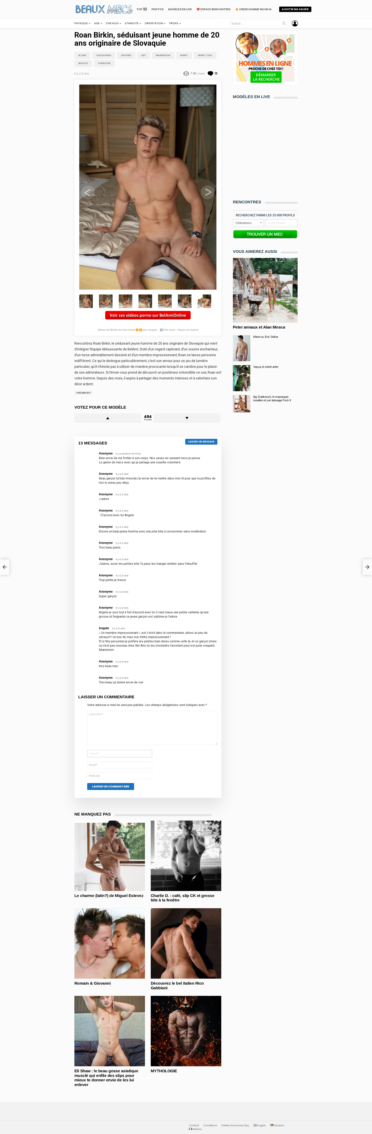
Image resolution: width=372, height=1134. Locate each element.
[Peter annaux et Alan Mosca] (265, 290)
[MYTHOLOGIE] (186, 1031)
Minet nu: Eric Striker (265, 336)
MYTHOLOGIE (164, 1071)
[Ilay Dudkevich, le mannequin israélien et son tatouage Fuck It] (241, 403)
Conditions (210, 1125)
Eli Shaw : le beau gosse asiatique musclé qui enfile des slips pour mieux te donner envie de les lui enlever (106, 1078)
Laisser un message (201, 441)
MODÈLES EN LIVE (180, 9)
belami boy (84, 393)
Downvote (187, 418)
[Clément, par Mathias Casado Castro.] (4, 567)
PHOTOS (158, 9)
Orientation (154, 23)
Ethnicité (132, 23)
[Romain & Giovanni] (109, 943)
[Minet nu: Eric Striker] (241, 348)
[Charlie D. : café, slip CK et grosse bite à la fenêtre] (186, 856)
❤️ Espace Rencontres (213, 9)
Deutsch (278, 1125)
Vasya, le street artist (265, 366)
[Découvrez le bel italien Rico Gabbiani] (186, 943)
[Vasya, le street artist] (241, 378)
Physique (81, 23)
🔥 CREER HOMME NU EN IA (253, 9)
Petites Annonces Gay (235, 1125)
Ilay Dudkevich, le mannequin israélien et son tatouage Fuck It (272, 398)
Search (284, 24)
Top (141, 9)
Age (97, 23)
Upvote (107, 418)
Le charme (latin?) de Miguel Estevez (108, 895)
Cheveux (112, 23)
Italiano (197, 1129)
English (261, 1125)
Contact (194, 1125)
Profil (173, 23)
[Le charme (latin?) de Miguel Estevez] (109, 856)
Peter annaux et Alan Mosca (259, 327)
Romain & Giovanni (92, 983)
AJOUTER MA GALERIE (295, 9)
